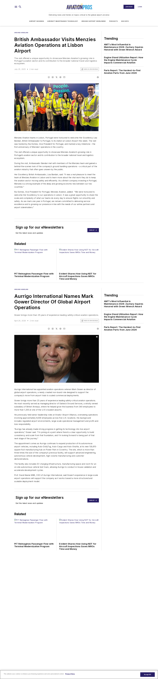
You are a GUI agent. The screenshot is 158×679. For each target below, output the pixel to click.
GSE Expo (125, 21)
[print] (98, 77)
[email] (64, 77)
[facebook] (49, 77)
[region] (79, 674)
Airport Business (36, 21)
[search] (20, 6)
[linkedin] (53, 77)
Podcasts (113, 21)
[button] (16, 6)
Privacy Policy (70, 674)
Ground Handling (21, 32)
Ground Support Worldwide (93, 21)
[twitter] (56, 77)
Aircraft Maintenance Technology (62, 21)
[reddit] (60, 77)
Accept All (147, 674)
